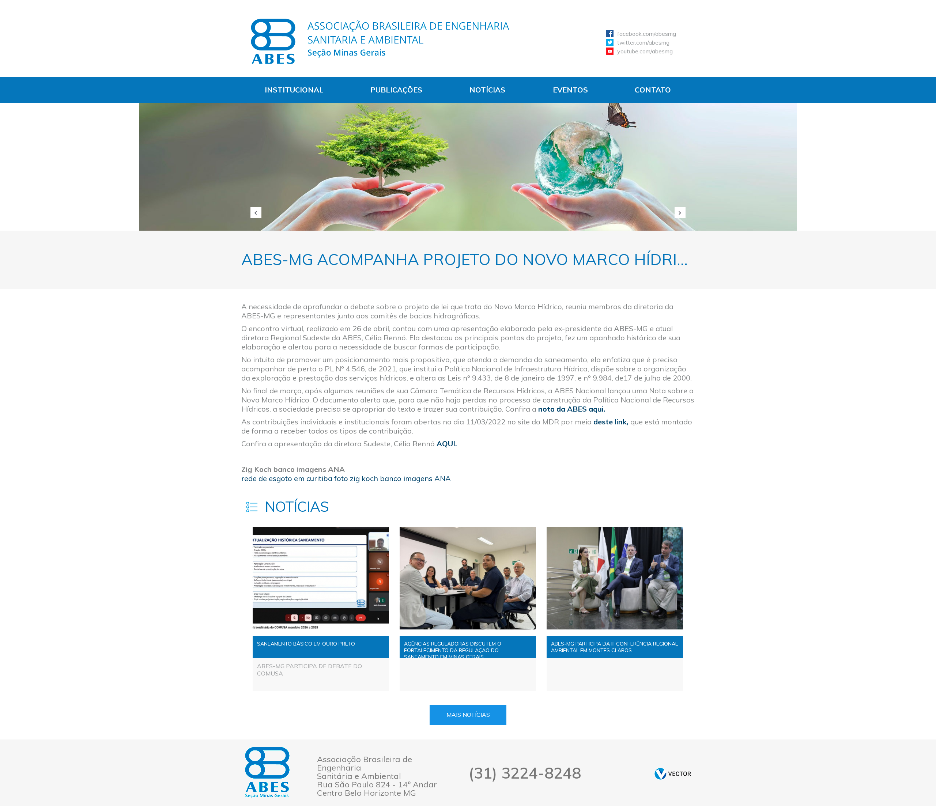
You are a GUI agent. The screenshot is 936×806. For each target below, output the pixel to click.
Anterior (255, 212)
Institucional (294, 89)
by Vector (672, 774)
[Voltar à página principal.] (380, 41)
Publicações (396, 89)
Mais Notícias (468, 714)
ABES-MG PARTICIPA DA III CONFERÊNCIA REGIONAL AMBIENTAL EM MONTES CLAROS (614, 647)
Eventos (570, 89)
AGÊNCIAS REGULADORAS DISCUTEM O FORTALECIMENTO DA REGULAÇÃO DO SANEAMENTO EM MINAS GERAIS (452, 649)
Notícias (487, 89)
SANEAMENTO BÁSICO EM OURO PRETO (306, 643)
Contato (653, 89)
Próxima (680, 212)
